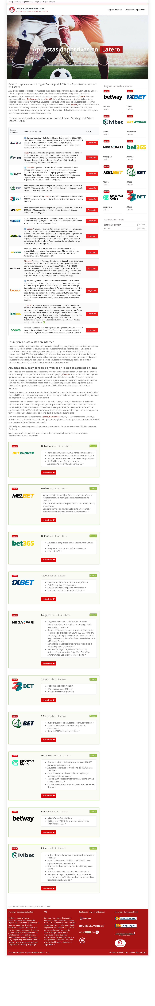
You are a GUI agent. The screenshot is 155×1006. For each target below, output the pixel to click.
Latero (67, 446)
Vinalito (124, 228)
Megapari (27, 261)
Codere (82, 96)
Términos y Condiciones (118, 952)
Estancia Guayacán (124, 224)
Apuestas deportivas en (17, 906)
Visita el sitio (48, 472)
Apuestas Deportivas (135, 9)
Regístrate (92, 143)
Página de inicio (115, 9)
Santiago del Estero (36, 906)
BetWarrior (32, 99)
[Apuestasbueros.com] (29, 9)
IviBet (26, 153)
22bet (46, 196)
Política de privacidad (137, 952)
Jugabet (30, 229)
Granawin (30, 168)
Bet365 (48, 99)
